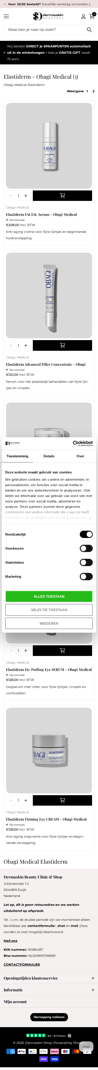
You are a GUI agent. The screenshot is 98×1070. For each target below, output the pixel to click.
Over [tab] (80, 456)
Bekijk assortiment (6, 16)
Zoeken (89, 29)
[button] (25, 195)
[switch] (86, 548)
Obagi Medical (17, 207)
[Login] (83, 16)
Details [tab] (49, 456)
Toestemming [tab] (17, 456)
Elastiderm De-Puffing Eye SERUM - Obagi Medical (49, 669)
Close (49, 978)
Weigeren (49, 623)
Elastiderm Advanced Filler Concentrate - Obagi (45, 364)
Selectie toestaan (49, 610)
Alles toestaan (49, 596)
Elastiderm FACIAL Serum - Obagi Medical (41, 214)
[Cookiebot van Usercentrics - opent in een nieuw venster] (73, 443)
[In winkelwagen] (62, 195)
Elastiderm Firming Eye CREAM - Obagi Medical (46, 819)
